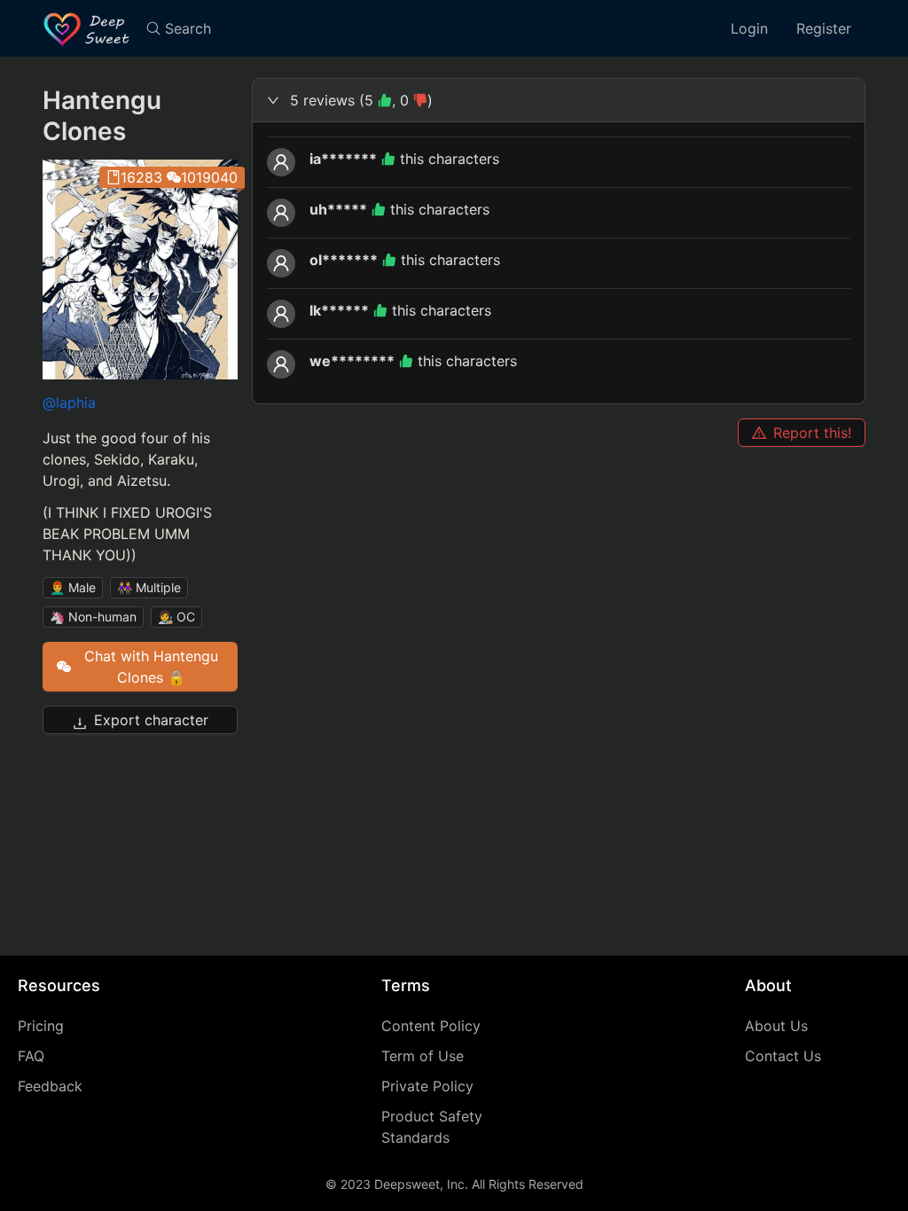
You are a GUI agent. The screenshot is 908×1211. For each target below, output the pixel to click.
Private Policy (427, 1086)
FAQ (31, 1056)
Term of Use (422, 1056)
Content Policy (431, 1026)
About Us (776, 1026)
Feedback (50, 1086)
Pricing (41, 1026)
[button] (559, 100)
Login (749, 28)
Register (823, 28)
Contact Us (783, 1056)
